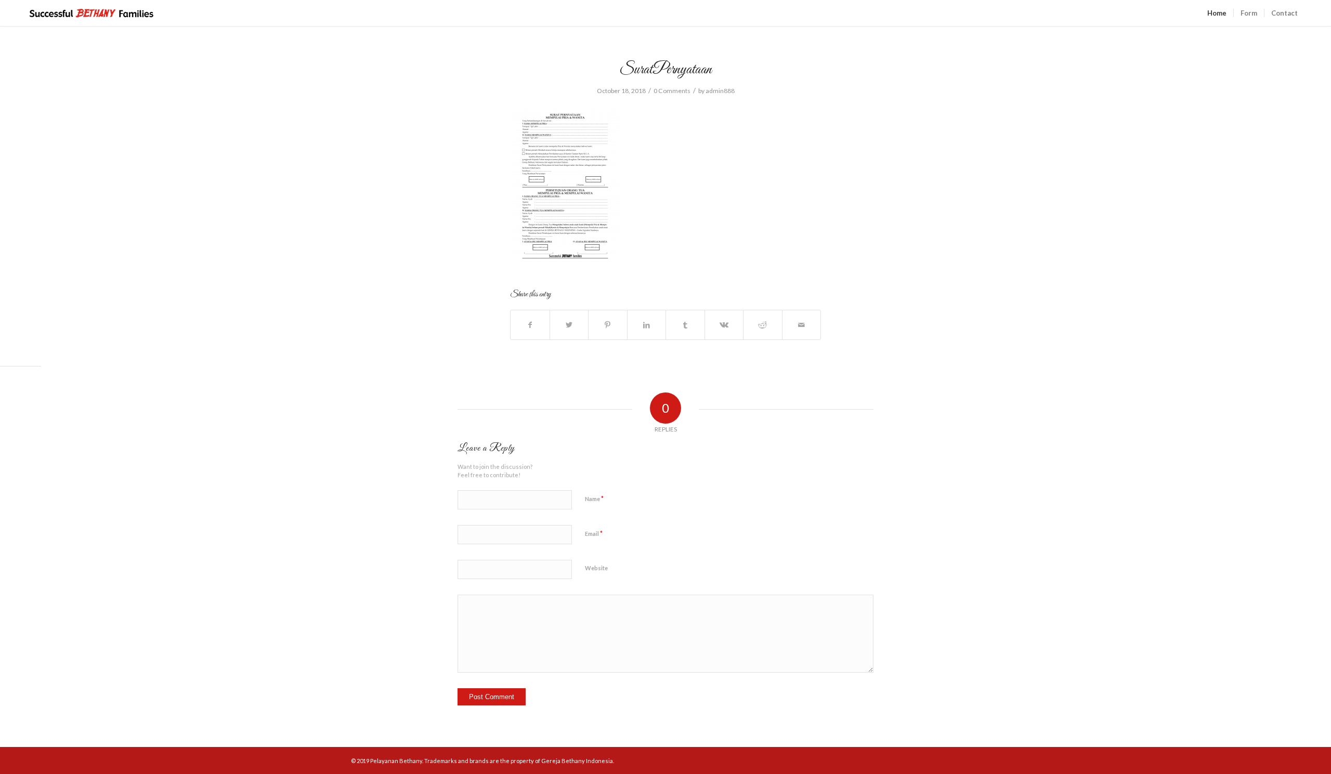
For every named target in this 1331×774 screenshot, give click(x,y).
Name (594, 498)
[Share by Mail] (801, 324)
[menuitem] (1216, 13)
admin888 (720, 91)
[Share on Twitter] (569, 324)
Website (596, 568)
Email (594, 533)
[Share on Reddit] (762, 324)
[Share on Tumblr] (685, 324)
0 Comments (672, 91)
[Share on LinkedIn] (647, 324)
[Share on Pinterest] (608, 324)
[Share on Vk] (724, 324)
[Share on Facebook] (530, 324)
